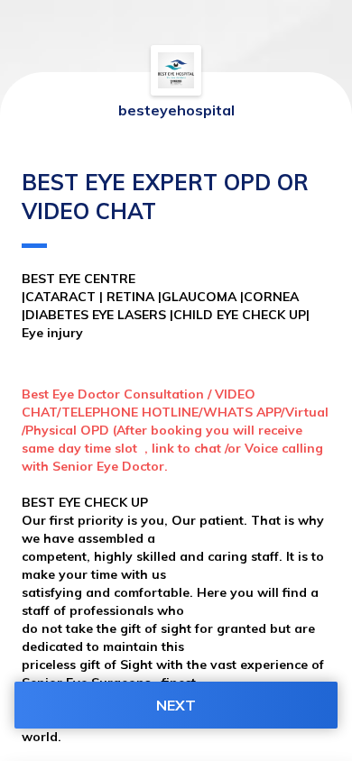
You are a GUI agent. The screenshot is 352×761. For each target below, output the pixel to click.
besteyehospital (176, 110)
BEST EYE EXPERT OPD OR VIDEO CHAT (165, 197)
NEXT (176, 705)
